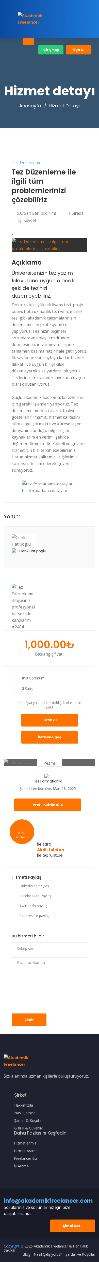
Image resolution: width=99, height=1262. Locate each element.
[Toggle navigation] (28, 41)
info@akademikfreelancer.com (48, 1201)
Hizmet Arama (26, 1151)
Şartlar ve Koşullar (80, 1254)
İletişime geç (49, 737)
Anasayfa (30, 106)
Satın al (49, 720)
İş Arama (21, 1166)
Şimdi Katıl (72, 1225)
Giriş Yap (50, 49)
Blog (26, 1254)
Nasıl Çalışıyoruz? (48, 1254)
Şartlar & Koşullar (28, 1121)
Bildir (29, 1019)
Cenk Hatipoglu (32, 551)
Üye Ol (79, 49)
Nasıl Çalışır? (24, 1113)
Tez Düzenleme (26, 163)
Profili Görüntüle (48, 804)
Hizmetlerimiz (25, 1143)
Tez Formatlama (47, 781)
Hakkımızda (23, 1105)
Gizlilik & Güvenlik (28, 1128)
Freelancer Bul (26, 1158)
